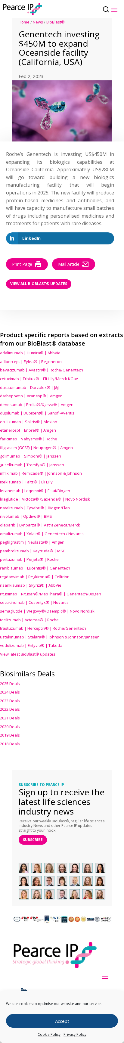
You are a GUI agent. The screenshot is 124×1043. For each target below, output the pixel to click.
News (38, 22)
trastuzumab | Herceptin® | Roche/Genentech (43, 628)
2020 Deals (10, 726)
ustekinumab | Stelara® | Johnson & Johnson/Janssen (50, 637)
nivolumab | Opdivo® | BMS (26, 516)
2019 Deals (10, 735)
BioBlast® (55, 22)
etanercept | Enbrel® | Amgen (28, 430)
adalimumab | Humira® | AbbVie (30, 352)
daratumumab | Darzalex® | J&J (29, 387)
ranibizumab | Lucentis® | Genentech (35, 568)
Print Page (22, 264)
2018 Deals (10, 744)
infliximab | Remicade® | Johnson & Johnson (41, 473)
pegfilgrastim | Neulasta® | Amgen (32, 542)
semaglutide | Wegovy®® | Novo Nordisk (47, 611)
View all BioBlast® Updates (38, 283)
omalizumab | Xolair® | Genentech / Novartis (42, 533)
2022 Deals (10, 709)
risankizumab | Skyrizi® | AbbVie (30, 585)
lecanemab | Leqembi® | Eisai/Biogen (35, 490)
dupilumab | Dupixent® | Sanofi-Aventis (37, 413)
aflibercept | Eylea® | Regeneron (31, 361)
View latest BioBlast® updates (27, 654)
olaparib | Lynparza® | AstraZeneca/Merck (40, 525)
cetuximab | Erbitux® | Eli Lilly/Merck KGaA (39, 378)
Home (24, 22)
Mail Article (68, 264)
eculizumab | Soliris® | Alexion (28, 421)
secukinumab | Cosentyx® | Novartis (34, 602)
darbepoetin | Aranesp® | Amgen (31, 396)
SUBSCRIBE (33, 839)
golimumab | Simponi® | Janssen (30, 456)
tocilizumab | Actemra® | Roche (29, 619)
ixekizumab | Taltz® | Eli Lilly (26, 482)
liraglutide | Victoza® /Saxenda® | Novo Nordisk (45, 499)
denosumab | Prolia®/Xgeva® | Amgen (36, 404)
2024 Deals (10, 692)
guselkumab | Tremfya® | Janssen (32, 464)
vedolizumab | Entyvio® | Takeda (31, 645)
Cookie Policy (49, 1034)
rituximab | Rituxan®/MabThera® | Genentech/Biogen (50, 594)
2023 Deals (10, 700)
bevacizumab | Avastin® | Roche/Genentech (41, 370)
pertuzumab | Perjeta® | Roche (29, 559)
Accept (62, 1021)
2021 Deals (10, 718)
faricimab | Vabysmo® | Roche (28, 439)
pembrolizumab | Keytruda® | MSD (33, 551)
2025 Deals (10, 683)
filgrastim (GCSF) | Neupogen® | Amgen (36, 447)
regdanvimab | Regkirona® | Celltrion (35, 576)
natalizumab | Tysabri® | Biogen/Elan (35, 508)
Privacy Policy (75, 1034)
